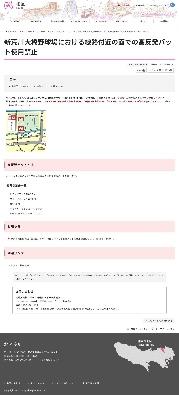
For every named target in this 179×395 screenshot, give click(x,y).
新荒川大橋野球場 (20, 265)
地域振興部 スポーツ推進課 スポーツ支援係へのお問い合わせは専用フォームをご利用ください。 (71, 308)
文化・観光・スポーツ (45, 31)
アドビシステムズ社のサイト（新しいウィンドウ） (125, 275)
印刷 (139, 70)
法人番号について (50, 360)
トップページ (25, 31)
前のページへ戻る (139, 328)
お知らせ (41, 86)
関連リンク (58, 86)
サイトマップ (37, 383)
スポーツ (62, 31)
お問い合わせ (13, 383)
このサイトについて (65, 383)
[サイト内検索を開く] (172, 4)
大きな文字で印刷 (158, 70)
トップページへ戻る (165, 328)
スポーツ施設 (75, 31)
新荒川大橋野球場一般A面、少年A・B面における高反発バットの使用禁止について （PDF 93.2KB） (61, 238)
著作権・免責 (92, 383)
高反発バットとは (21, 86)
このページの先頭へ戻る (160, 320)
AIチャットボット (158, 5)
